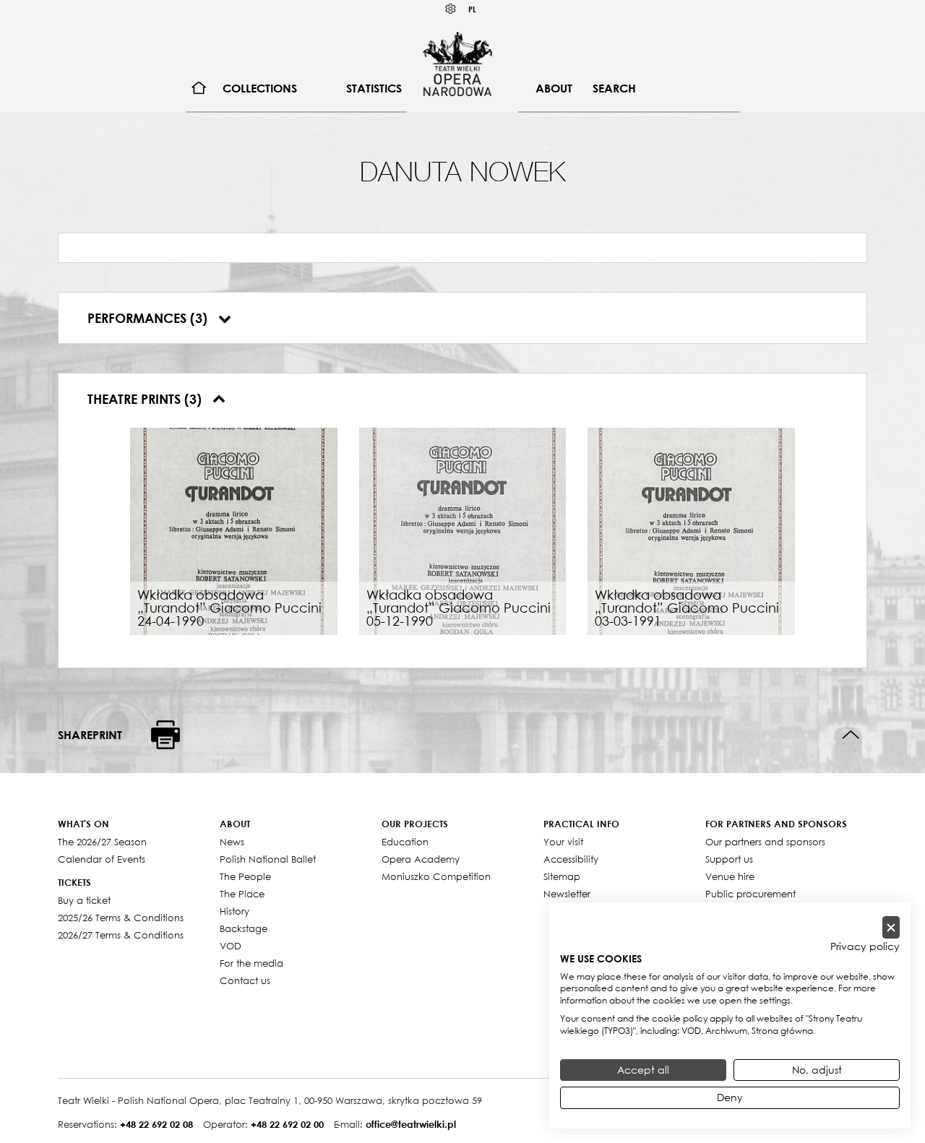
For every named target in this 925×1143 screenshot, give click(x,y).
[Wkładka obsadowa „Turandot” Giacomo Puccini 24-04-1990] (233, 529)
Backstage (243, 928)
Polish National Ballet (268, 859)
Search (614, 88)
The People (245, 876)
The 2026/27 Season (102, 841)
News (232, 841)
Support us (729, 859)
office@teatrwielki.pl (411, 1124)
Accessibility (570, 859)
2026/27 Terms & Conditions (121, 935)
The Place (242, 894)
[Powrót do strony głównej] (457, 63)
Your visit (563, 841)
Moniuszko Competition (436, 876)
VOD (230, 946)
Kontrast (451, 9)
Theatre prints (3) (146, 399)
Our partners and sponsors (765, 841)
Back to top (851, 735)
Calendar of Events (101, 859)
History (234, 911)
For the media (251, 963)
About (553, 88)
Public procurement (750, 894)
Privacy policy (865, 946)
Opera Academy (421, 859)
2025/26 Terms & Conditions (121, 917)
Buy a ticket (84, 900)
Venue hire (729, 876)
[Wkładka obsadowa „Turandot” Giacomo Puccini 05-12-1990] (463, 529)
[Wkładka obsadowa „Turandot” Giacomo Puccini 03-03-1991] (691, 529)
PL (472, 9)
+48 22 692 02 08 (156, 1124)
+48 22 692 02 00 (287, 1124)
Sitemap (561, 876)
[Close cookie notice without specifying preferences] (891, 927)
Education (405, 841)
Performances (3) (149, 318)
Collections (260, 88)
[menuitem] (199, 88)
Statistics (374, 88)
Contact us (245, 980)
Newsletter (566, 894)
